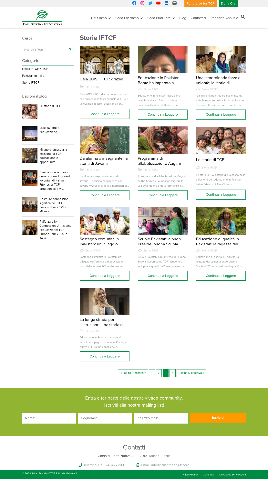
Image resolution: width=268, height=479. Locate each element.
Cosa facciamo (127, 18)
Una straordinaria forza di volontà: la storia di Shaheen (219, 80)
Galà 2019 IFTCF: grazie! (101, 79)
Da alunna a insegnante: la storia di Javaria (104, 161)
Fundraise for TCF (201, 4)
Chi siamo (99, 18)
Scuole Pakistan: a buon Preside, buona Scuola (159, 241)
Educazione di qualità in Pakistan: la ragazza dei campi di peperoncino (217, 241)
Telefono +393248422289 (103, 465)
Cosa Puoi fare (159, 18)
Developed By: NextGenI (232, 474)
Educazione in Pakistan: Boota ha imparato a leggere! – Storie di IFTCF (161, 80)
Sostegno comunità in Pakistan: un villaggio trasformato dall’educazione (99, 241)
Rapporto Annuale (224, 18)
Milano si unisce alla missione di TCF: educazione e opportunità (53, 156)
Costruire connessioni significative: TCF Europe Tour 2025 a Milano (54, 205)
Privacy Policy (190, 474)
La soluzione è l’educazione (49, 130)
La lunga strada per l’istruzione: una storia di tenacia (102, 322)
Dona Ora (228, 4)
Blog (182, 18)
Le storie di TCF (210, 159)
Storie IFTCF (93, 87)
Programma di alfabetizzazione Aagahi (159, 161)
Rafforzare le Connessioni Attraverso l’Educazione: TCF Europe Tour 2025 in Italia (55, 230)
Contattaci (198, 18)
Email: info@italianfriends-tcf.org (165, 465)
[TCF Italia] (42, 17)
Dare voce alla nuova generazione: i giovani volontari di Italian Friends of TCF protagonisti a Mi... (54, 180)
